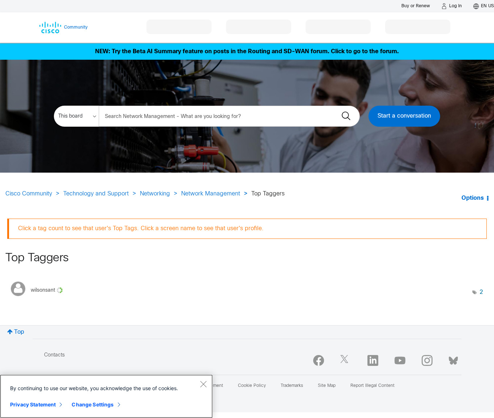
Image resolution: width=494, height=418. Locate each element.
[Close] (203, 384)
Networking (155, 194)
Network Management (210, 194)
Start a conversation (404, 116)
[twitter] (345, 360)
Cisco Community (28, 194)
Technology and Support (96, 194)
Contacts (54, 355)
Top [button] (19, 332)
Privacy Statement (33, 404)
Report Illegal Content (372, 386)
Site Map (327, 386)
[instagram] (427, 360)
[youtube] (400, 360)
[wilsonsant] (39, 298)
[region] (106, 396)
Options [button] (472, 198)
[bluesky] (453, 359)
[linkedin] (372, 360)
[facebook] (318, 360)
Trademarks (292, 386)
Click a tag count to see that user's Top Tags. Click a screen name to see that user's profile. (141, 228)
